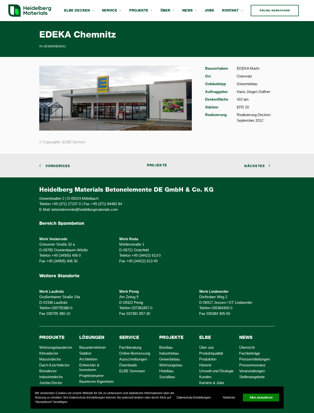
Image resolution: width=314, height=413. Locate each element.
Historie (205, 365)
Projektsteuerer (91, 375)
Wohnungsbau (170, 365)
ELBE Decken (77, 10)
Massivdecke (50, 359)
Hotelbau (166, 371)
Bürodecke (48, 371)
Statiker (85, 353)
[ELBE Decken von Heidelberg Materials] (29, 10)
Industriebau (169, 353)
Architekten (88, 359)
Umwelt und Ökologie (216, 371)
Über (165, 10)
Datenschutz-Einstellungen (194, 397)
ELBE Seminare (132, 371)
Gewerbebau (54, 46)
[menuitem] (79, 10)
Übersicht (247, 347)
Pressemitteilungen (254, 359)
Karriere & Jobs (211, 383)
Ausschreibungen (133, 359)
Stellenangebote (252, 377)
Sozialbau (167, 377)
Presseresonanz (252, 365)
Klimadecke (48, 353)
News (187, 10)
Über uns (206, 347)
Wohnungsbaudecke (55, 347)
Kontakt (230, 10)
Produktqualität (211, 353)
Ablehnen (229, 397)
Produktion (207, 359)
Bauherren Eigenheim (96, 381)
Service (109, 10)
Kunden (205, 377)
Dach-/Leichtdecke (54, 365)
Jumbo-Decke (50, 383)
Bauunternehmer (92, 347)
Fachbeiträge (249, 353)
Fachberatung (130, 347)
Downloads (128, 365)
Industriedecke (51, 377)
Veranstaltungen (252, 371)
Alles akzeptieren (261, 397)
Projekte (138, 10)
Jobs (209, 10)
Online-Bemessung (134, 353)
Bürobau (166, 347)
